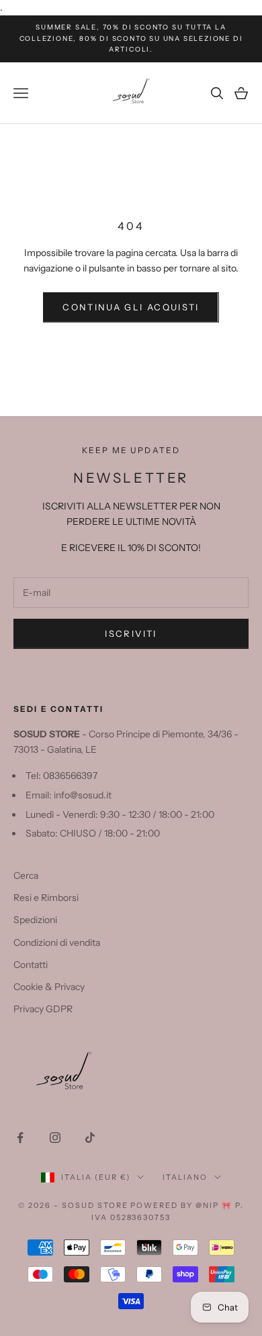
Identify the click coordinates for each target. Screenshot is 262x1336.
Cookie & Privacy (49, 987)
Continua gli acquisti (130, 307)
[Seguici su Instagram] (55, 1137)
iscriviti (131, 633)
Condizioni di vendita (56, 942)
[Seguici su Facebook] (20, 1137)
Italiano (185, 1177)
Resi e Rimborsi (46, 898)
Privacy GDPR (43, 1009)
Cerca (25, 875)
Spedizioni (35, 920)
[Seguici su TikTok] (90, 1137)
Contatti (30, 965)
